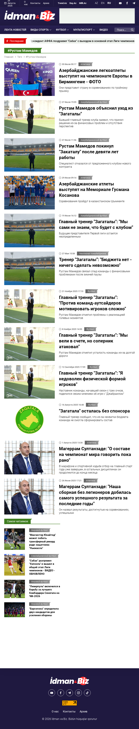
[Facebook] (127, 3)
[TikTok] (87, 692)
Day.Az (73, 3)
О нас (26, 3)
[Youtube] (120, 3)
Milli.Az (82, 3)
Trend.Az (62, 3)
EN (102, 3)
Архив (46, 3)
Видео (104, 29)
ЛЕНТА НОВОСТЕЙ (15, 29)
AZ (96, 3)
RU (109, 3)
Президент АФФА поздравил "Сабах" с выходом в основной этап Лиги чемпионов (52, 41)
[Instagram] (78, 692)
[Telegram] (133, 3)
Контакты (35, 3)
